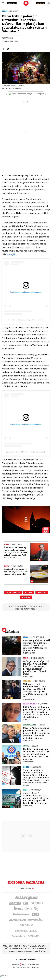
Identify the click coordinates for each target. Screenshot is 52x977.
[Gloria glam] (36, 908)
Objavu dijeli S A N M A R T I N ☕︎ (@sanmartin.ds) (26, 452)
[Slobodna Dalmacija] (26, 3)
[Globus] (37, 902)
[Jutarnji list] (26, 897)
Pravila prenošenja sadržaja (33, 945)
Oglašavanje (9, 951)
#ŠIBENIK (26, 597)
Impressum (29, 948)
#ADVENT (41, 593)
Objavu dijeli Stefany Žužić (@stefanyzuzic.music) (26, 320)
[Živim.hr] (18, 908)
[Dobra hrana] (21, 913)
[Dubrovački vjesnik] (26, 930)
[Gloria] (28, 908)
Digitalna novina (25, 951)
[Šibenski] (34, 936)
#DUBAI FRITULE (13, 593)
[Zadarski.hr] (18, 936)
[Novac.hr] (35, 919)
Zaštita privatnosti (13, 948)
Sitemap (44, 951)
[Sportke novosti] (26, 902)
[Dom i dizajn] (35, 913)
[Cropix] (26, 924)
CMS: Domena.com (33, 967)
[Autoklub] (17, 919)
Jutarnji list (11, 254)
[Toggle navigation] (3, 3)
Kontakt (40, 948)
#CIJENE (28, 593)
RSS (36, 951)
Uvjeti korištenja (10, 945)
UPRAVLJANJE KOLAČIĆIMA (26, 959)
